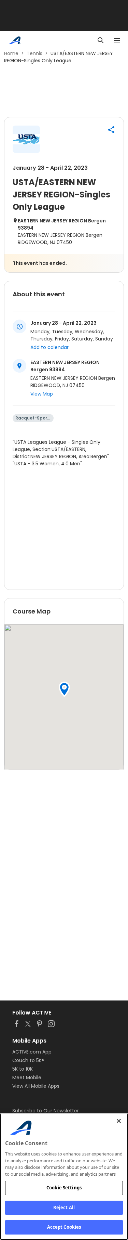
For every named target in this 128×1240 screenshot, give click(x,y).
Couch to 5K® (28, 1060)
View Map (41, 393)
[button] (111, 130)
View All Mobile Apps (35, 1086)
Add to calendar (49, 347)
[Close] (118, 1120)
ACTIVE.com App (32, 1051)
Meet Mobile (26, 1077)
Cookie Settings (64, 1188)
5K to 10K (22, 1068)
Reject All (64, 1207)
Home (11, 53)
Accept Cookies (64, 1227)
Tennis (34, 53)
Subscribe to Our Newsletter (45, 1110)
